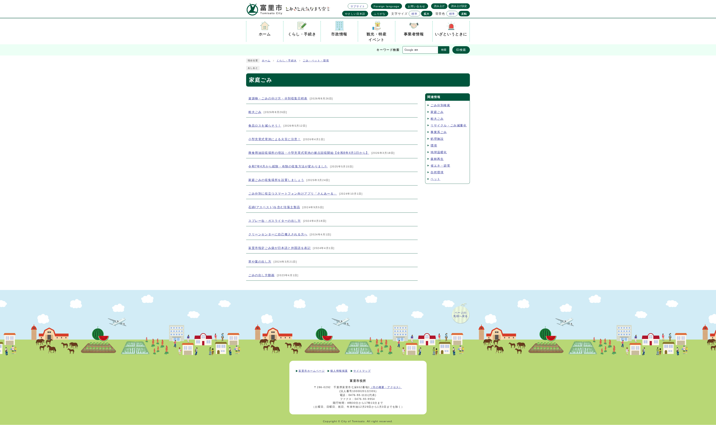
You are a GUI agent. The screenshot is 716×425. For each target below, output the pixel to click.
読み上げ (439, 5)
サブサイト (358, 6)
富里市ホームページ (312, 370)
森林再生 (437, 159)
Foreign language (386, 6)
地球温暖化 (439, 152)
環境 (434, 145)
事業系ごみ (439, 132)
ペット (435, 179)
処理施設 (437, 138)
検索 (443, 49)
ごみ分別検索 (440, 105)
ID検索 (461, 49)
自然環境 (437, 172)
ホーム (266, 60)
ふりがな (379, 13)
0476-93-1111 (358, 395)
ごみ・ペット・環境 (316, 60)
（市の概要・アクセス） (386, 387)
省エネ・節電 (440, 165)
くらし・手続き (287, 60)
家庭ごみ (437, 112)
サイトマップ (362, 370)
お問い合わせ (416, 6)
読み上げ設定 (459, 5)
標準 (414, 13)
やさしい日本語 (355, 13)
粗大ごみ (437, 118)
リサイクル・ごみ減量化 (449, 125)
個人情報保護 (339, 370)
